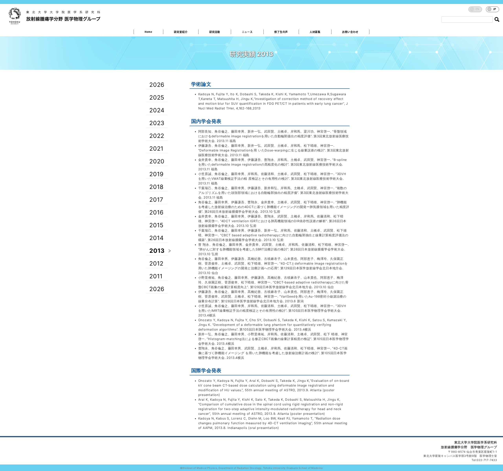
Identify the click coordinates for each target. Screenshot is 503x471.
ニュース (247, 32)
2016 (156, 212)
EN (477, 9)
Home (148, 32)
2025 (156, 97)
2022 (156, 135)
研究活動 (214, 32)
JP (494, 9)
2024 (156, 110)
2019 (156, 174)
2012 (156, 263)
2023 (156, 122)
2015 (156, 225)
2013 (157, 250)
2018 (156, 186)
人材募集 (315, 32)
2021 (156, 148)
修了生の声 (281, 32)
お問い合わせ (350, 32)
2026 (156, 84)
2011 (156, 276)
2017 (156, 199)
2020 (156, 161)
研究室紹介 (180, 32)
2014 (156, 237)
